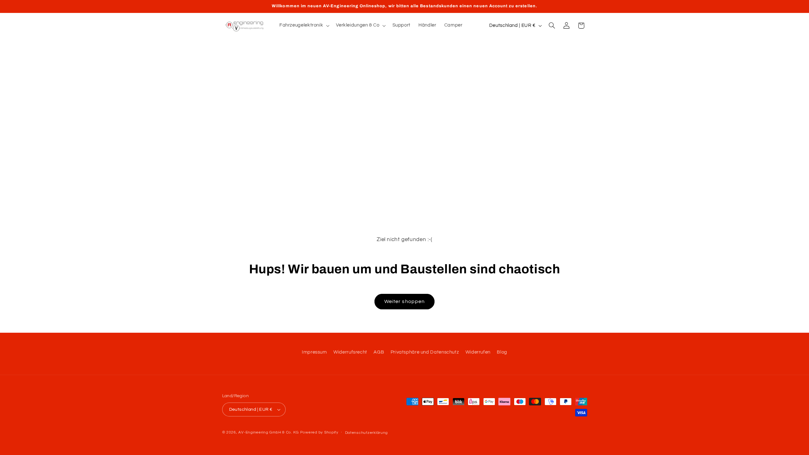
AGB (379, 352)
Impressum (314, 352)
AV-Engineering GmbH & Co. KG (268, 432)
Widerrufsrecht (350, 352)
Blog (502, 352)
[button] (303, 26)
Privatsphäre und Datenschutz (425, 352)
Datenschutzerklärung (366, 432)
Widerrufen (477, 352)
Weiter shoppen (404, 301)
